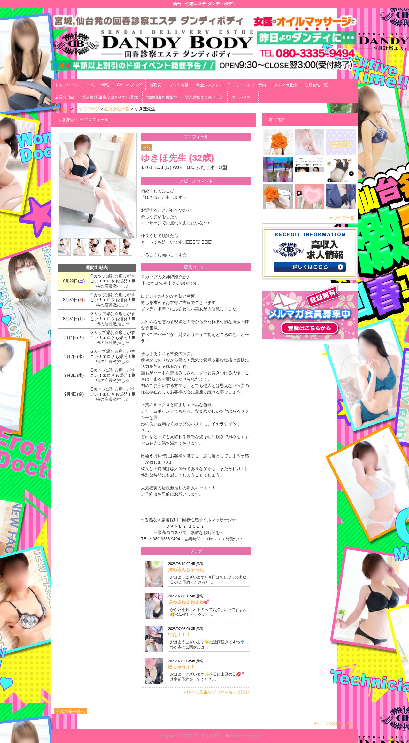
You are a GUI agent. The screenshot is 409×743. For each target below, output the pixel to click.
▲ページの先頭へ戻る (334, 723)
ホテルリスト (242, 97)
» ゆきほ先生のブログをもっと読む (216, 692)
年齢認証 (61, 108)
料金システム (207, 85)
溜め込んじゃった (186, 569)
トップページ (66, 85)
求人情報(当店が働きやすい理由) (110, 97)
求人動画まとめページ (204, 97)
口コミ (233, 85)
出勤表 (155, 85)
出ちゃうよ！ (181, 666)
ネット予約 (256, 85)
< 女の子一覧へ (70, 711)
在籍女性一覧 (316, 85)
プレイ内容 (178, 85)
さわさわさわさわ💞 (188, 601)
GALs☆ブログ (129, 85)
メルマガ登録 (285, 85)
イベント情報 (97, 85)
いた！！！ (179, 634)
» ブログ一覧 (342, 217)
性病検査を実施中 (161, 97)
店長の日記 (64, 97)
